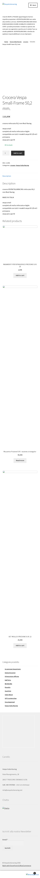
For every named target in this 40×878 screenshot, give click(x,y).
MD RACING (8, 684)
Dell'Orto (8, 680)
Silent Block (9, 695)
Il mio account (6, 874)
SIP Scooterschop (11, 698)
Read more (20, 460)
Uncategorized (10, 702)
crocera (25, 42)
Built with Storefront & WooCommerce (16, 865)
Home (6, 42)
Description (6, 176)
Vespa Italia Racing (16, 42)
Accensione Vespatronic (13, 669)
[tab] (20, 176)
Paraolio (7, 687)
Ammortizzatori (10, 673)
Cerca (20, 874)
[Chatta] (20, 815)
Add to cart (18, 153)
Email (5, 839)
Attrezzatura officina (12, 676)
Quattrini (8, 691)
